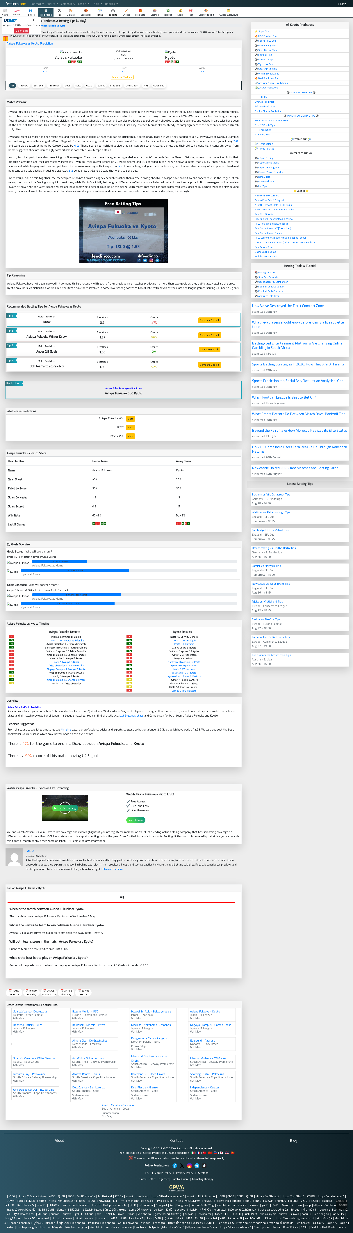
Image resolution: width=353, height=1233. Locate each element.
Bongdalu (182, 1205)
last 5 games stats (132, 715)
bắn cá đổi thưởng (202, 1205)
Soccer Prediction (154, 1152)
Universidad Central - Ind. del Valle (33, 1089)
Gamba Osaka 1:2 (66, 640)
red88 (113, 1218)
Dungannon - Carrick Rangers (149, 1038)
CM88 (311, 1196)
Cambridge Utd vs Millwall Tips (271, 530)
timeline (66, 729)
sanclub (328, 1200)
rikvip (307, 1205)
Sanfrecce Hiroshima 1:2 (184, 662)
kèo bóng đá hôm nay (243, 1209)
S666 (70, 1196)
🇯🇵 (221, 1152)
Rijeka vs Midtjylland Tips (267, 601)
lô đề (169, 1209)
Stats (78, 85)
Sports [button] (51, 3)
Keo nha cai (204, 1214)
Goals (89, 85)
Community (68, 3)
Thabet (13, 1222)
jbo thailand (105, 1196)
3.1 (123, 71)
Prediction (54, 85)
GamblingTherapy (202, 1179)
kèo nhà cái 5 (226, 1222)
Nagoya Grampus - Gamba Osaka (210, 1025)
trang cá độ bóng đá (280, 1222)
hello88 (10, 1205)
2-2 (70, 170)
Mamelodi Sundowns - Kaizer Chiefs (149, 1058)
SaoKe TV (338, 1214)
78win (11, 1200)
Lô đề (275, 1205)
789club (43, 1214)
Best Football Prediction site (328, 1227)
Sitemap (203, 1172)
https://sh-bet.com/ (331, 1196)
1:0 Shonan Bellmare (66, 680)
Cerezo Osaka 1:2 (184, 690)
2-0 (235, 141)
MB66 (42, 1200)
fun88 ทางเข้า (86, 1196)
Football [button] (36, 3)
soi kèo (158, 1209)
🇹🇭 (227, 1152)
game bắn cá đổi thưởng (110, 1209)
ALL (12, 85)
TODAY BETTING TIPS (301, 92)
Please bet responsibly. (210, 1158)
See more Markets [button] (122, 77)
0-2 (76, 145)
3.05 (45, 71)
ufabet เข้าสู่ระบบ (57, 1222)
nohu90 (282, 1200)
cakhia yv (142, 1196)
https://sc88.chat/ (267, 1196)
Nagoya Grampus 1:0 (66, 669)
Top (342, 1205)
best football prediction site (109, 1205)
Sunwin (62, 1209)
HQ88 (221, 1196)
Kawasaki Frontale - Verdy (88, 1025)
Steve (30, 851)
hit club (56, 1218)
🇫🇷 (198, 1152)
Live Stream (132, 85)
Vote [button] (130, 418)
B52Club (74, 1209)
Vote (67, 85)
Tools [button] (96, 3)
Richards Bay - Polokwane (29, 1074)
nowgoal (43, 1218)
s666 (11, 1196)
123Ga (119, 1196)
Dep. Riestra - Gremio (144, 1087)
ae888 (294, 1200)
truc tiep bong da (27, 1227)
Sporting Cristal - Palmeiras (207, 1074)
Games (101, 85)
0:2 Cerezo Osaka (66, 665)
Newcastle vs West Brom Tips (271, 583)
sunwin (130, 1196)
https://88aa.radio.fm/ (32, 1196)
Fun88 (237, 1214)
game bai (211, 1218)
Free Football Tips (129, 1152)
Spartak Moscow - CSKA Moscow (34, 1058)
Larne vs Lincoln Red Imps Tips (271, 637)
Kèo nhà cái (146, 1205)
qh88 (133, 1205)
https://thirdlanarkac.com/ (167, 1196)
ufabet (218, 1214)
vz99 (304, 1200)
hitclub (193, 1209)
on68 (248, 1200)
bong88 (10, 1218)
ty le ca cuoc (165, 1200)
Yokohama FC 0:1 (184, 672)
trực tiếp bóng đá (179, 1222)
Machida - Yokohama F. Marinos (151, 1025)
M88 (158, 1218)
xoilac (343, 1222)
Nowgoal (161, 1205)
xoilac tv (198, 1222)
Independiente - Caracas (205, 1087)
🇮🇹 (193, 1152)
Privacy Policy (184, 1172)
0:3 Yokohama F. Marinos (184, 676)
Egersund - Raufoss (202, 1040)
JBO (227, 1214)
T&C (147, 1172)
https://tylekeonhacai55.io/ (166, 1227)
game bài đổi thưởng (168, 1214)
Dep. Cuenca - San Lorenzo (88, 1087)
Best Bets (38, 85)
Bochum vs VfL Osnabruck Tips (271, 494)
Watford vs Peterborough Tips (271, 512)
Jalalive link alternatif (229, 1200)
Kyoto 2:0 (66, 662)
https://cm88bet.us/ (62, 1200)
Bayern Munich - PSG (85, 1011)
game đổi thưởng (140, 1209)
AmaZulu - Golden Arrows (88, 1058)
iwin (299, 1205)
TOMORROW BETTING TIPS (301, 115)
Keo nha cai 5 (25, 1205)
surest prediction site (76, 1205)
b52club (88, 1209)
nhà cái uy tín (268, 1214)
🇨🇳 (210, 1152)
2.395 (202, 71)
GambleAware (180, 1179)
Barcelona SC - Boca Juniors (148, 1074)
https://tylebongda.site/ (235, 1227)
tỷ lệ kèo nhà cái (24, 1214)
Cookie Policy (163, 1172)
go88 (265, 1205)
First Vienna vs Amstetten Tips (271, 655)
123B (304, 1227)
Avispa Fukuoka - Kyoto (205, 1011)
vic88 (123, 1218)
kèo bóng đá (321, 1214)
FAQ (146, 85)
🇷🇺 (215, 1152)
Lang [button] (342, 3)
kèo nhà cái (223, 1205)
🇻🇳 (233, 1152)
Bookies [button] (110, 3)
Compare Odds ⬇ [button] (210, 320)
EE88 (240, 1196)
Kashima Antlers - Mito (27, 1025)
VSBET (210, 1222)
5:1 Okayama (184, 644)
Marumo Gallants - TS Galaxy (208, 1058)
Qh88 (61, 1196)
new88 (208, 1200)
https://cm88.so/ (293, 1196)
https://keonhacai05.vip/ (201, 1227)
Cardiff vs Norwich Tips (266, 565)
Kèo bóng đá (252, 1218)
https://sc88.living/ (188, 1200)
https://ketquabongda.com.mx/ (294, 1218)
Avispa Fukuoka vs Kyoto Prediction (30, 43)
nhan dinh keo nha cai (141, 1200)
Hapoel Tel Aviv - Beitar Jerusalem (152, 1011)
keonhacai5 (136, 1218)
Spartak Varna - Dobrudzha (30, 1011)
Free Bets (115, 85)
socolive (180, 1209)
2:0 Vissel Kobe (184, 669)
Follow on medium (112, 869)
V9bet (78, 1218)
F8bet (21, 1200)
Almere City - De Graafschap (90, 1040)
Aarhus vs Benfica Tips (266, 619)
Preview (24, 85)
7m (122, 1200)
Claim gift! (22, 30)
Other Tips (158, 85)
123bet (316, 1200)
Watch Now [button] (136, 820)
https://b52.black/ (324, 1205)
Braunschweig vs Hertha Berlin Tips (274, 548)
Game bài (288, 1205)
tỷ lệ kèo (205, 1209)
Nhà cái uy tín (206, 1196)
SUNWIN (54, 1205)
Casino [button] (82, 3)
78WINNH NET (107, 1200)
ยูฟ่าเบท (38, 1222)
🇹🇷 (204, 1152)
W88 (222, 1218)
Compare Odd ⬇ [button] (210, 349)
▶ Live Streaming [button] (65, 808)
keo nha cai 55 (26, 1218)
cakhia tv (318, 1222)
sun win (145, 1222)
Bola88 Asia (290, 1227)
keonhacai (220, 1209)
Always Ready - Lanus (86, 1074)
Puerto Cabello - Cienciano (118, 1105)
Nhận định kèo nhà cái (267, 1227)
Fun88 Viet (250, 1214)
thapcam (101, 1218)
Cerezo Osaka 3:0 (184, 640)
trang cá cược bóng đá (21, 1209)
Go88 (41, 1209)
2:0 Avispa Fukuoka (184, 665)
